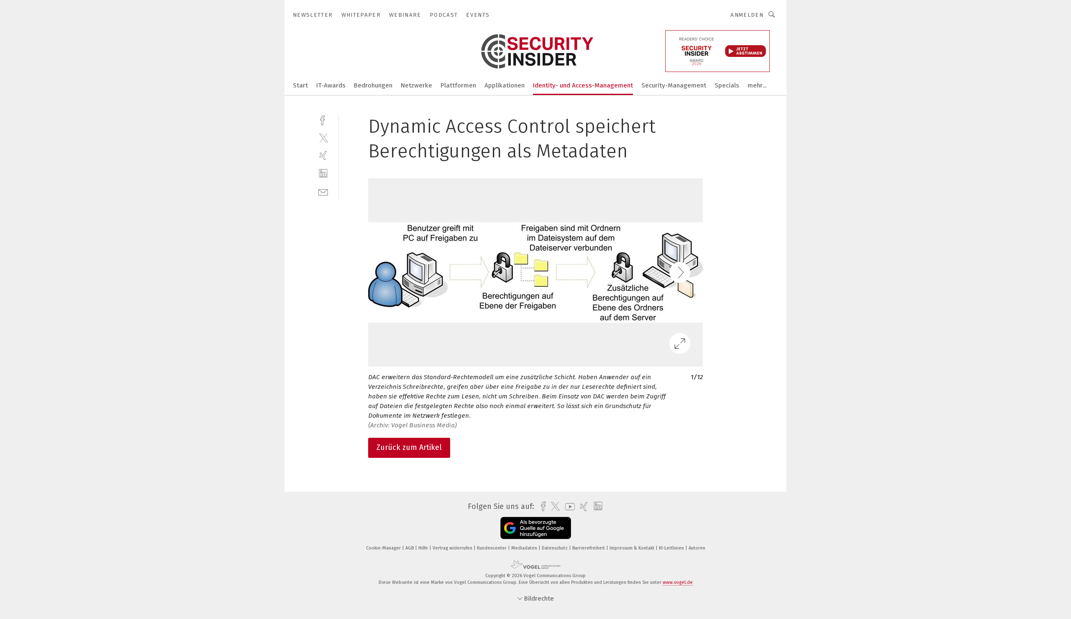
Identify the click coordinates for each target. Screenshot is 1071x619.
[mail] (323, 191)
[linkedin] (323, 173)
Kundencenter (492, 548)
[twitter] (323, 137)
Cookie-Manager (384, 548)
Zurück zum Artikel (409, 447)
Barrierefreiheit (589, 548)
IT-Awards (331, 85)
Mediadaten (524, 548)
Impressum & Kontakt (633, 548)
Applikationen (504, 85)
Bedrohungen (373, 85)
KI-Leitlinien (672, 548)
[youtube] (568, 506)
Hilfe (423, 548)
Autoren (697, 548)
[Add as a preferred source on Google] (535, 528)
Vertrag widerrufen (453, 548)
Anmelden (747, 14)
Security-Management (673, 85)
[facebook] (323, 119)
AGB (410, 548)
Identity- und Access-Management (583, 85)
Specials (727, 85)
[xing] (323, 155)
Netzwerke (416, 85)
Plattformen (458, 85)
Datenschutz (555, 548)
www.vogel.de (678, 582)
